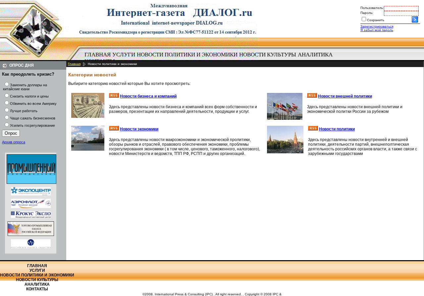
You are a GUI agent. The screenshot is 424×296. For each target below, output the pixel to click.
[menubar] (212, 58)
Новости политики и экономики (187, 54)
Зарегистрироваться (376, 26)
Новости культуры (267, 54)
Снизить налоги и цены (29, 96)
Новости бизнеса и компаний (148, 96)
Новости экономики (139, 129)
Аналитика (315, 54)
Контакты (37, 289)
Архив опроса (13, 142)
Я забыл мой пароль (376, 30)
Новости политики (337, 129)
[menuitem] (97, 54)
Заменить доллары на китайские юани (25, 87)
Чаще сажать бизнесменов (32, 118)
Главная (97, 54)
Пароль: (366, 13)
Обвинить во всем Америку (33, 104)
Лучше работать (23, 111)
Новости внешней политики (345, 96)
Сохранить (375, 20)
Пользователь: (372, 8)
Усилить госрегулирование (32, 125)
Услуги (123, 54)
